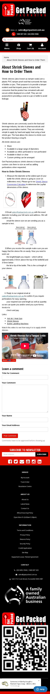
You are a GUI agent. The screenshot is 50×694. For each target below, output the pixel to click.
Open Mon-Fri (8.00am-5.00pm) (25, 517)
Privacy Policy (25, 535)
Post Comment (10, 435)
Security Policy (25, 544)
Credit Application (25, 548)
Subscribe (41, 454)
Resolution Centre (25, 486)
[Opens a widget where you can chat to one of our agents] (40, 689)
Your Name (7, 415)
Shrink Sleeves (13, 321)
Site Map (25, 552)
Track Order (25, 482)
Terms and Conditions (25, 530)
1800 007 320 (33, 570)
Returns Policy (25, 539)
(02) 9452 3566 (21, 570)
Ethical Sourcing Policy (25, 513)
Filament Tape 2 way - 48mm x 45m (23, 684)
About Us (25, 499)
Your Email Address (11, 425)
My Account (25, 477)
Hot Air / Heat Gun (14, 318)
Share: (5, 360)
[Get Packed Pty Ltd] (25, 10)
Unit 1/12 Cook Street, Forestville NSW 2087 (27, 579)
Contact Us (25, 508)
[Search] (4, 39)
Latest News (25, 504)
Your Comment (9, 382)
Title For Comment (10, 373)
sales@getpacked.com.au (23, 212)
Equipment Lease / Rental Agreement (25, 557)
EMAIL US (27, 30)
